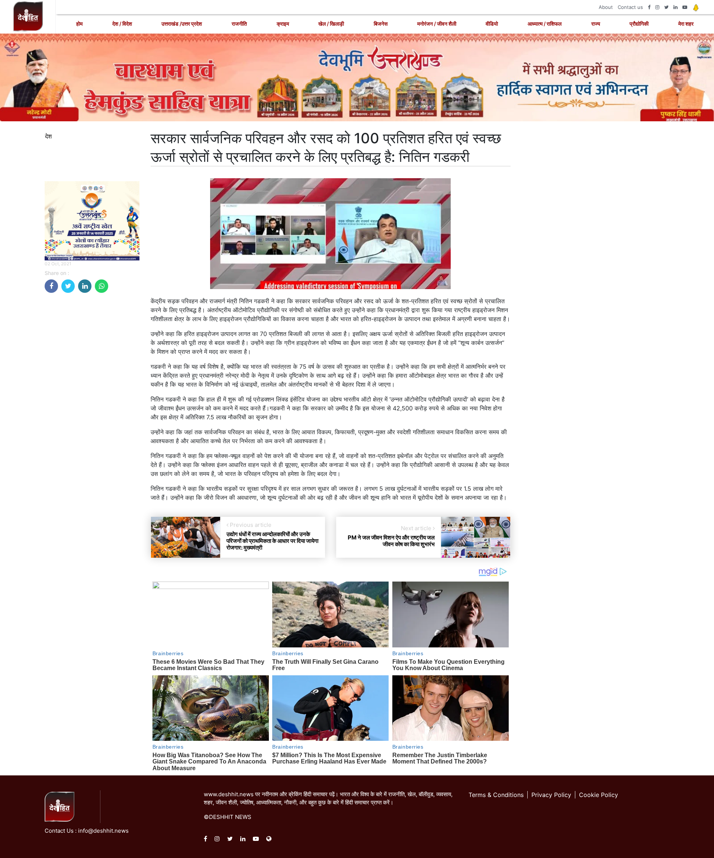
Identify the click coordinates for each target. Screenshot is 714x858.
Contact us (630, 7)
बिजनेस (380, 23)
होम (79, 23)
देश (48, 136)
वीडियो (492, 23)
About (606, 7)
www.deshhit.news (229, 794)
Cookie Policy (598, 794)
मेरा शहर (686, 23)
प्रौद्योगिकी (639, 23)
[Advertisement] (92, 410)
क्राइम (283, 23)
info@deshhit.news (103, 830)
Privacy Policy (551, 794)
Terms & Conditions (496, 794)
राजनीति (239, 23)
